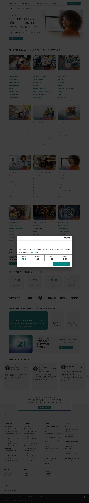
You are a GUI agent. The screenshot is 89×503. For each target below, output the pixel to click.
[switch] (37, 259)
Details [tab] (44, 242)
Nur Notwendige (44, 264)
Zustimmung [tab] (26, 242)
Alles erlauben (62, 264)
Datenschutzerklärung (33, 252)
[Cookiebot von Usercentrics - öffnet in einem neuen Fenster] (65, 238)
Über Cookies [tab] (63, 242)
